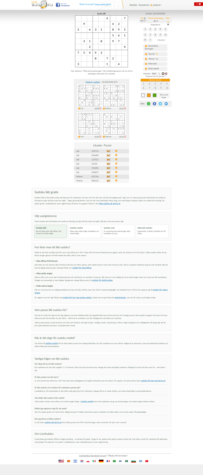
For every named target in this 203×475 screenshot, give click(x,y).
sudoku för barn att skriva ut (153, 381)
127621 (95, 160)
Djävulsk (108, 137)
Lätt (82, 108)
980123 (95, 181)
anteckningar (120, 298)
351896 (95, 168)
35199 (94, 164)
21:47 (122, 137)
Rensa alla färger (164, 95)
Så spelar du (144, 5)
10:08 (98, 108)
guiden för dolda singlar (102, 280)
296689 (95, 155)
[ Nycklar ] (161, 40)
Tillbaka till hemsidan (117, 456)
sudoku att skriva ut (53, 422)
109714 (95, 151)
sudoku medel (51, 343)
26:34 (98, 137)
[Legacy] (166, 73)
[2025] (163, 73)
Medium (108, 108)
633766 (95, 177)
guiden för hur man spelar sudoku (77, 298)
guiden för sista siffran (81, 268)
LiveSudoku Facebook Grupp (92, 456)
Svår (82, 137)
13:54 (122, 108)
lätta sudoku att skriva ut (109, 204)
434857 (95, 172)
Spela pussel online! (103, 4)
